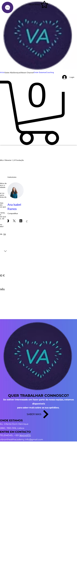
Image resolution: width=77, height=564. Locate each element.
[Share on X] (14, 221)
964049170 (25, 435)
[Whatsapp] (38, 452)
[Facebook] (38, 448)
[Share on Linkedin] (21, 221)
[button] (8, 72)
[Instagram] (38, 443)
